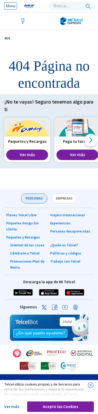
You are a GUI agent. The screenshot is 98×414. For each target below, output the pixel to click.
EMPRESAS (64, 198)
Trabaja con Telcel (65, 261)
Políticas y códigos (65, 253)
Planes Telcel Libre (21, 215)
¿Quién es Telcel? (64, 245)
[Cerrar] (91, 385)
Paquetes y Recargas (23, 237)
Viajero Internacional (67, 215)
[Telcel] (28, 6)
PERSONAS (34, 198)
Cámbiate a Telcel (24, 253)
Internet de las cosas (27, 245)
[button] (90, 140)
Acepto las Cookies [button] (60, 407)
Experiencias (60, 223)
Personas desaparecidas (70, 231)
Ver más (11, 407)
